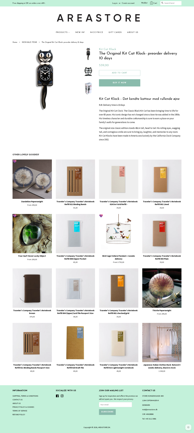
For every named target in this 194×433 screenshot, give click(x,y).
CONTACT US (18, 399)
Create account (128, 3)
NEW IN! (80, 32)
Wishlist (144, 3)
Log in (114, 3)
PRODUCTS (62, 32)
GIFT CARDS (115, 32)
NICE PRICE (96, 32)
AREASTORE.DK (104, 427)
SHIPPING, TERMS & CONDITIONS (25, 396)
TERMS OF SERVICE (20, 411)
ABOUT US (132, 32)
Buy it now (119, 83)
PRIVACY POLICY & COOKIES (23, 407)
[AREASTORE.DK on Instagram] (62, 396)
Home (15, 42)
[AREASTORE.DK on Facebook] (57, 396)
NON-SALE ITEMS (29, 42)
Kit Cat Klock (107, 49)
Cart (155, 3)
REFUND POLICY (19, 414)
